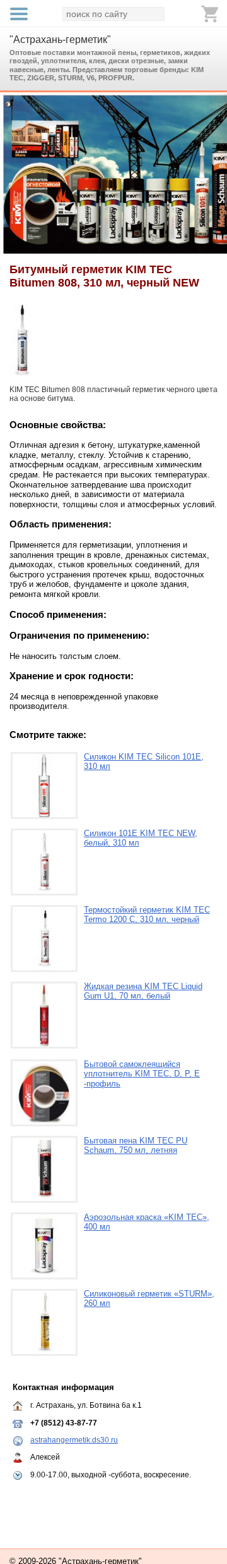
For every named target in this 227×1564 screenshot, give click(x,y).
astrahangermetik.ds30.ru (74, 1440)
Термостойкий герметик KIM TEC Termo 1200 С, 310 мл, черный (147, 915)
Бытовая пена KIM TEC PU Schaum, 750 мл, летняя (135, 1145)
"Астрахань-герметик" (60, 39)
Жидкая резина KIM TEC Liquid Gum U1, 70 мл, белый (143, 991)
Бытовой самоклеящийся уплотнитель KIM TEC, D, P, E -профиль (142, 1073)
